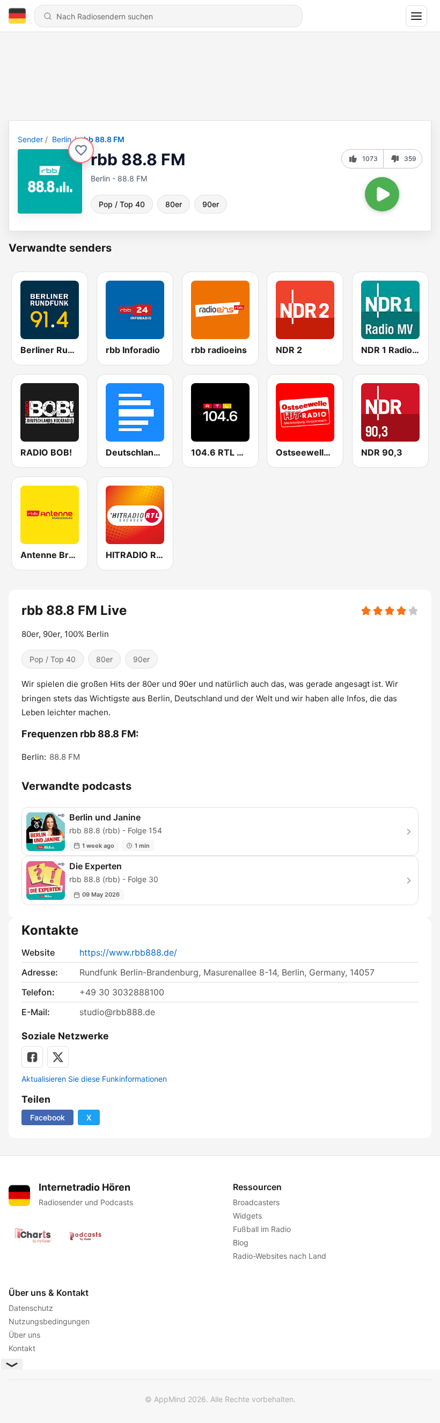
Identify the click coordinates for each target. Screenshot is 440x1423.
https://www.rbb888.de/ (128, 952)
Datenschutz (31, 1307)
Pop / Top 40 (122, 204)
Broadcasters (256, 1202)
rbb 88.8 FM (102, 139)
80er (173, 204)
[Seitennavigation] (416, 16)
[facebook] (32, 1057)
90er (210, 204)
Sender (30, 139)
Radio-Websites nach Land (279, 1255)
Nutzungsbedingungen (49, 1321)
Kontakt (22, 1348)
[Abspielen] (382, 194)
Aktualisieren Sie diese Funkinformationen (94, 1078)
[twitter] (58, 1057)
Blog (240, 1242)
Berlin (61, 139)
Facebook (47, 1117)
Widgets (247, 1215)
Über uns (24, 1334)
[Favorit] (81, 150)
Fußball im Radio (262, 1229)
